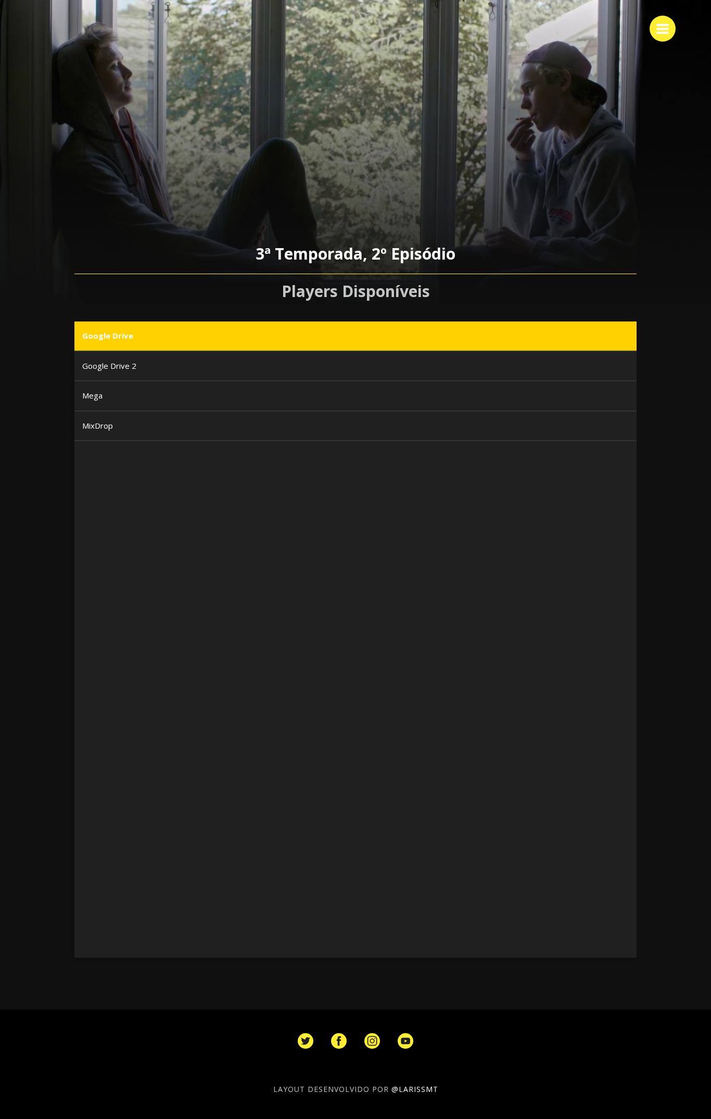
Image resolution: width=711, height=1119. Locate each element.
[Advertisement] (365, 535)
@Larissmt (414, 1089)
